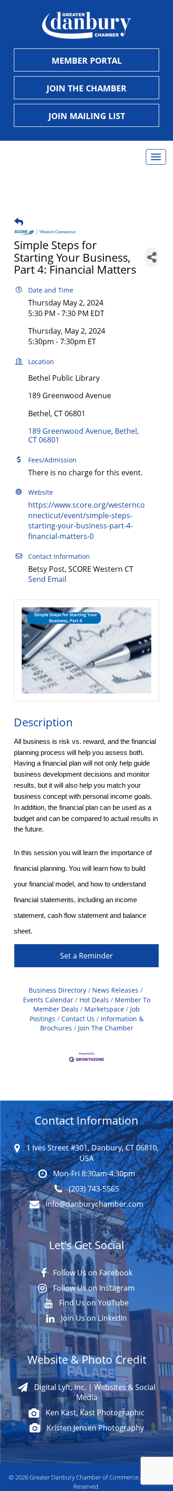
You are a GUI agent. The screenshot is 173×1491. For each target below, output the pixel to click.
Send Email (47, 579)
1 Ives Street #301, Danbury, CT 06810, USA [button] (91, 1153)
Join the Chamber (86, 88)
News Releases (115, 990)
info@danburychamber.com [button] (93, 1204)
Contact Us (78, 1019)
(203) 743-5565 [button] (93, 1188)
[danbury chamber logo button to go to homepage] (86, 25)
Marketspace (104, 1009)
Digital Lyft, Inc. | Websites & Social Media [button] (93, 1392)
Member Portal (87, 60)
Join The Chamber (105, 1028)
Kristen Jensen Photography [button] (94, 1427)
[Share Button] (151, 257)
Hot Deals (94, 1000)
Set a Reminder (86, 955)
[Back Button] (18, 222)
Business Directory (57, 990)
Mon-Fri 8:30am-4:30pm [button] (93, 1173)
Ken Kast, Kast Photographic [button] (94, 1412)
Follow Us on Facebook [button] (91, 1272)
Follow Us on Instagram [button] (93, 1288)
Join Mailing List (86, 115)
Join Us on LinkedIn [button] (93, 1318)
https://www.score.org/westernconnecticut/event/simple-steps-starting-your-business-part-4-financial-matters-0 (86, 520)
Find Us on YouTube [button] (93, 1302)
